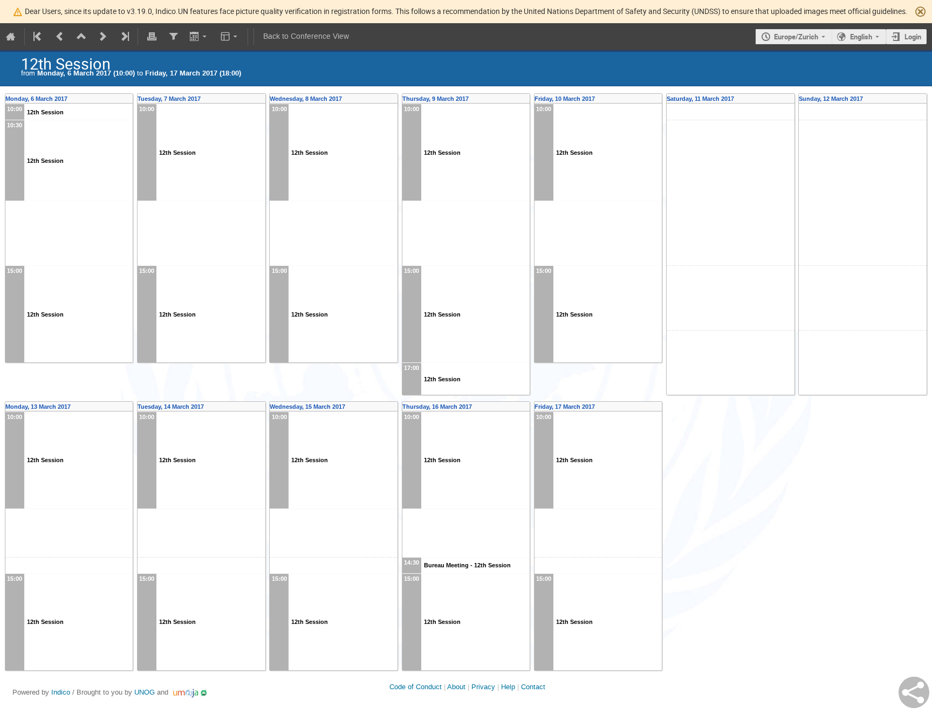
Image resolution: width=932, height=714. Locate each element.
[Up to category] (81, 36)
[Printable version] (151, 36)
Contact (533, 686)
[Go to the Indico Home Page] (11, 36)
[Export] (199, 36)
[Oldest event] (38, 36)
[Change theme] (230, 36)
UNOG (144, 692)
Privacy (483, 686)
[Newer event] (103, 36)
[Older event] (60, 36)
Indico (60, 692)
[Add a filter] (173, 36)
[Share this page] (914, 692)
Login (912, 37)
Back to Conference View (306, 36)
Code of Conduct (415, 686)
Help (508, 686)
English (861, 37)
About (456, 686)
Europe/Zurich (796, 37)
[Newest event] (124, 36)
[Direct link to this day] (130, 99)
